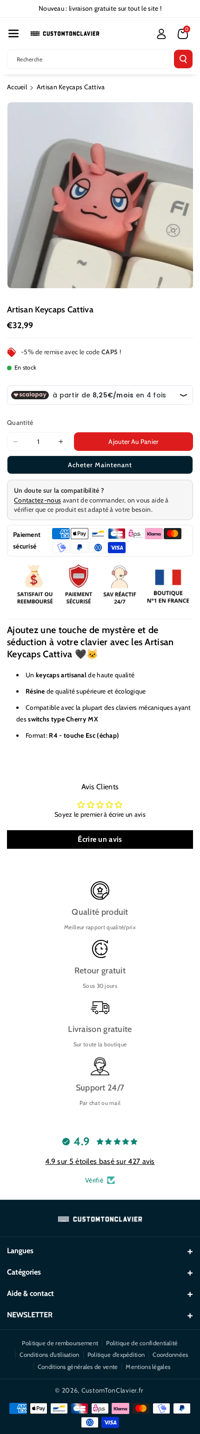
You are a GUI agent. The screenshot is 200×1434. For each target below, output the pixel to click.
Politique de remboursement (60, 1343)
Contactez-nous (37, 500)
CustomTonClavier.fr (112, 1390)
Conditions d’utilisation (49, 1354)
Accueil (17, 87)
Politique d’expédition (116, 1354)
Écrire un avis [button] (100, 839)
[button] (13, 33)
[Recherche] (183, 59)
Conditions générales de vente (78, 1366)
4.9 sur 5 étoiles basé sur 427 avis (100, 1161)
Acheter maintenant (100, 465)
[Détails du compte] (161, 34)
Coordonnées (170, 1354)
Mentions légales (148, 1366)
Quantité (20, 422)
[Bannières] (100, 585)
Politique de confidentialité (142, 1343)
